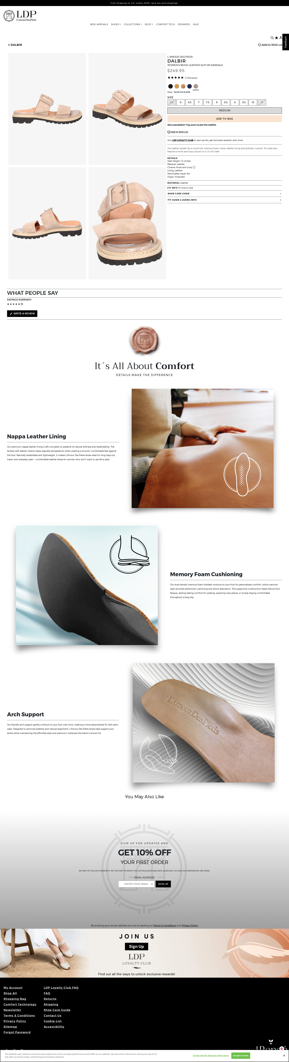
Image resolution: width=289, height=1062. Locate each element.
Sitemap (10, 1026)
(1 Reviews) (191, 78)
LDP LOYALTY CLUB (182, 140)
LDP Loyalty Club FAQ (61, 987)
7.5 (207, 102)
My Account (13, 987)
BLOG (148, 24)
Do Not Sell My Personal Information (211, 1055)
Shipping (51, 1004)
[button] (14, 45)
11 (262, 102)
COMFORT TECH (165, 24)
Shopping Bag (15, 999)
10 (253, 102)
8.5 (226, 102)
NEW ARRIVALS (99, 24)
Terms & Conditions (165, 925)
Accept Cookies (240, 1055)
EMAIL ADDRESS (144, 877)
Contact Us (53, 1015)
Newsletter (12, 1010)
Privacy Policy (190, 925)
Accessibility (54, 1026)
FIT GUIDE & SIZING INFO (182, 200)
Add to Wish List (272, 45)
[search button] (272, 38)
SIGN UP (163, 884)
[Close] (284, 1055)
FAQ (47, 993)
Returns (50, 999)
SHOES (115, 24)
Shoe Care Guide (57, 1010)
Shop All (10, 993)
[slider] (175, 77)
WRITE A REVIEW (24, 313)
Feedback (285, 42)
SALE (196, 24)
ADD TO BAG (224, 118)
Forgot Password (17, 1032)
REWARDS (184, 24)
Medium (224, 110)
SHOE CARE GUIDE (179, 193)
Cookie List (53, 1021)
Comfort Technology (20, 1004)
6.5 (189, 102)
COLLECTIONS (132, 24)
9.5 (244, 102)
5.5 (171, 102)
